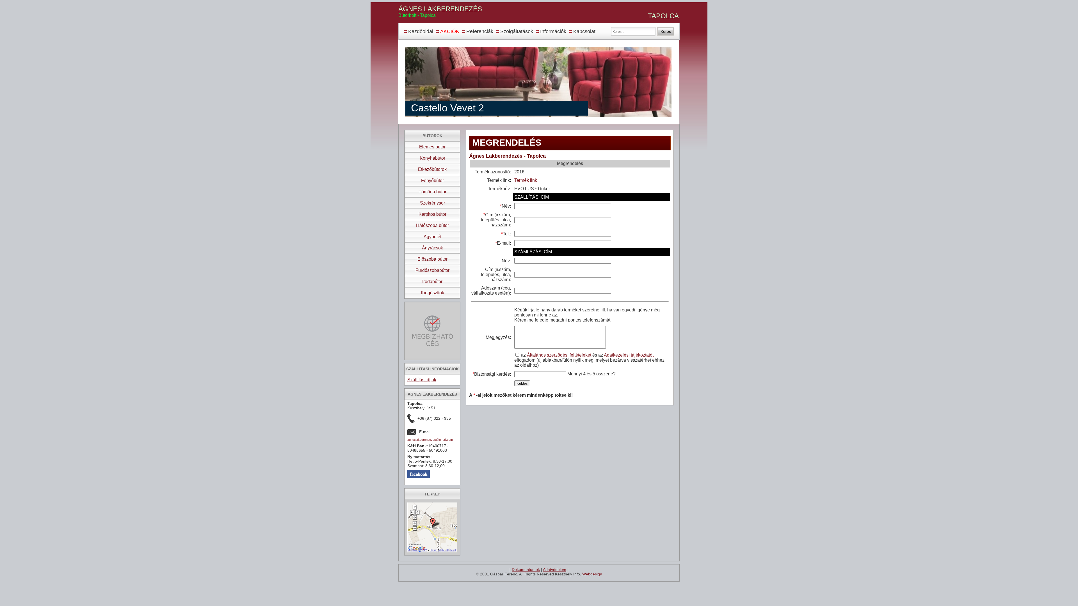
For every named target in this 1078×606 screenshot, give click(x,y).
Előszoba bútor (432, 259)
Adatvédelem (554, 569)
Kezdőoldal (420, 31)
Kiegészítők (432, 292)
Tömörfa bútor (432, 191)
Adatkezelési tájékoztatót (629, 355)
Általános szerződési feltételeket (559, 355)
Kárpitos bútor (432, 214)
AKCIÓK (449, 31)
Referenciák (479, 31)
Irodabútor (432, 281)
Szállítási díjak (421, 379)
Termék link (525, 180)
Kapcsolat (584, 31)
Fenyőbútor (432, 180)
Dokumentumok (526, 569)
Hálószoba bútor (432, 225)
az (524, 355)
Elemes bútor (432, 146)
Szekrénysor (432, 203)
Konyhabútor (432, 158)
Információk (553, 31)
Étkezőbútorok (432, 169)
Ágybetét (432, 236)
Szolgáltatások (516, 31)
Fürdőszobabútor (432, 270)
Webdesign (592, 574)
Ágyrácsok (432, 247)
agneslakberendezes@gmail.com (430, 439)
